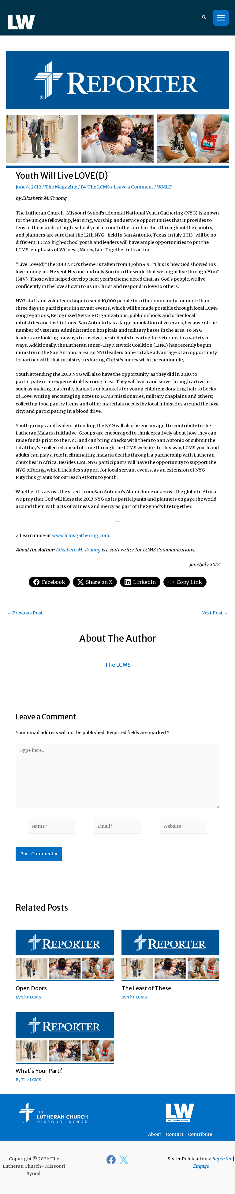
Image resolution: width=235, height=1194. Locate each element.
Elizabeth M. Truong (78, 550)
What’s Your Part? (39, 1070)
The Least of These (146, 988)
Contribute (200, 1134)
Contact (175, 1134)
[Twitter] (124, 1159)
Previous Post (25, 613)
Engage (201, 1166)
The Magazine (61, 187)
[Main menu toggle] (221, 18)
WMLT (164, 187)
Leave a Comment (133, 187)
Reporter (222, 1159)
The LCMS (98, 187)
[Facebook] (111, 1159)
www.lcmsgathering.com (80, 535)
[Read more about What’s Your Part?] (65, 1037)
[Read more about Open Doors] (65, 955)
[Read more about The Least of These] (170, 955)
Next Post (214, 613)
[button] (204, 17)
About (154, 1134)
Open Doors (31, 988)
